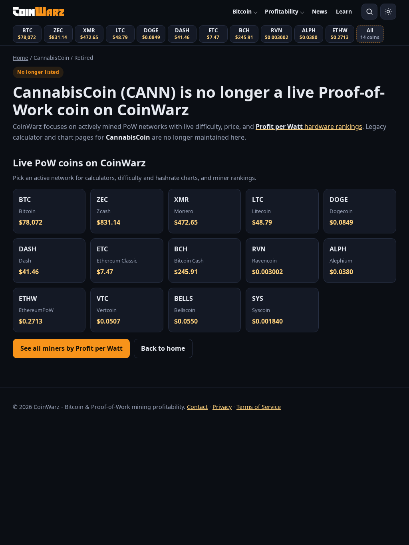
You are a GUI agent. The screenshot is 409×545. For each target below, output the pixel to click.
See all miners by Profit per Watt (71, 348)
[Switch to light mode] (388, 12)
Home (20, 57)
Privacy (222, 407)
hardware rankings (309, 126)
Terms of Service (258, 407)
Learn (344, 11)
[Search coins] (369, 12)
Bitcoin (242, 11)
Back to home (163, 348)
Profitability (281, 11)
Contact (197, 407)
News (319, 11)
